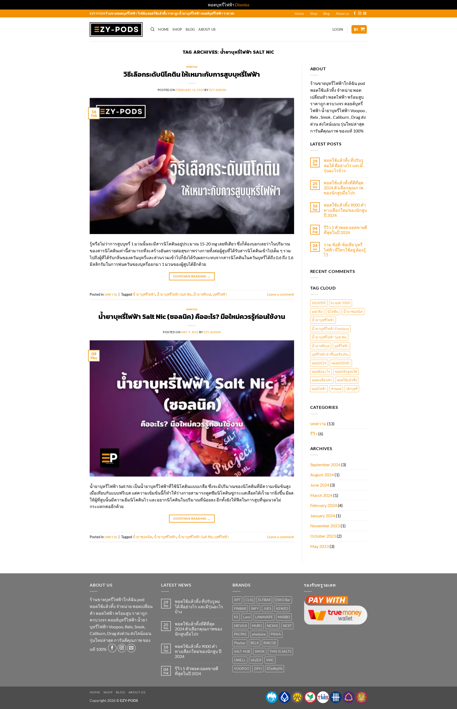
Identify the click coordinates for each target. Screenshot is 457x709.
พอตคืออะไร (321, 371)
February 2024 (323, 505)
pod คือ (317, 311)
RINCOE (269, 643)
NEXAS (272, 626)
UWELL (240, 660)
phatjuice (259, 634)
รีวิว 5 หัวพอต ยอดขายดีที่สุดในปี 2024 (345, 230)
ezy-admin (217, 90)
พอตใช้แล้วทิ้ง (347, 380)
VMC (270, 660)
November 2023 (325, 525)
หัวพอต (336, 389)
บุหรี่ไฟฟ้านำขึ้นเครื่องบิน (330, 354)
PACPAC (240, 634)
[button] (337, 29)
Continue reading (192, 276)
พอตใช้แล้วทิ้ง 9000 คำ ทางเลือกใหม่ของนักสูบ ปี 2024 (345, 209)
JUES (267, 608)
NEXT (287, 626)
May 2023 (319, 546)
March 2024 (321, 495)
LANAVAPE (264, 617)
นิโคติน (333, 311)
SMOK (260, 651)
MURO (257, 626)
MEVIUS (240, 626)
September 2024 (325, 464)
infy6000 (319, 303)
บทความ (191, 67)
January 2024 (322, 515)
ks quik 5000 (340, 303)
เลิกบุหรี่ (352, 389)
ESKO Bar (282, 600)
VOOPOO (241, 668)
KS (236, 617)
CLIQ (249, 600)
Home (299, 13)
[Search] (152, 29)
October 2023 (323, 535)
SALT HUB (242, 651)
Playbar (240, 643)
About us (342, 13)
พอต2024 (319, 363)
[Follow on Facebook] (354, 13)
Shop (313, 13)
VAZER (255, 660)
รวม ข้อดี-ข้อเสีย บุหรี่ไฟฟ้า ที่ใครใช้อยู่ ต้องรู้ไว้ (345, 249)
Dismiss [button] (242, 4)
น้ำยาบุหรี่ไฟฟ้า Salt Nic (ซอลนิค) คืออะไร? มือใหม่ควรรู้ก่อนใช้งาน (191, 317)
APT (237, 600)
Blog (326, 13)
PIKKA (276, 634)
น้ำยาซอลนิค (142, 537)
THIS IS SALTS (280, 651)
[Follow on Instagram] (359, 13)
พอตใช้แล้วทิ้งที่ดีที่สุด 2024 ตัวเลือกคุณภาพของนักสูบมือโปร (343, 187)
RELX (254, 643)
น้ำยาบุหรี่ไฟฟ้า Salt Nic (174, 294)
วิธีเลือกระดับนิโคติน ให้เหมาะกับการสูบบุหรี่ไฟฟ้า (192, 74)
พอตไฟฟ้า (319, 389)
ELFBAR (264, 600)
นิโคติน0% (274, 668)
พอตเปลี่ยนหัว (322, 380)
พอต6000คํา (340, 363)
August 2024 (322, 474)
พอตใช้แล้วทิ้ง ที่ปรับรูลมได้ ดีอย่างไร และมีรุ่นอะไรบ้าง (343, 165)
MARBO (284, 617)
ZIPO (258, 668)
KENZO (282, 608)
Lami (246, 617)
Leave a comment (280, 294)
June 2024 (319, 484)
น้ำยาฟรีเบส (202, 294)
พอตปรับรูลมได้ (346, 371)
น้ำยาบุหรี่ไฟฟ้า (144, 294)
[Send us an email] (364, 13)
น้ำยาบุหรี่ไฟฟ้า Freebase (330, 329)
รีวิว (313, 433)
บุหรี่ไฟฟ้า (220, 294)
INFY (255, 608)
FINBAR (240, 608)
